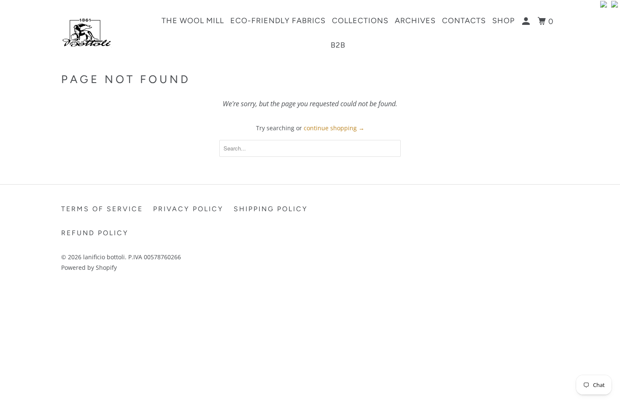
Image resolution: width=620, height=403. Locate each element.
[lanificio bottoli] (104, 33)
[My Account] (527, 21)
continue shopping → (334, 128)
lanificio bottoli (104, 257)
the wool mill (193, 20)
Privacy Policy (188, 209)
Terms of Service (102, 209)
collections (360, 20)
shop (503, 20)
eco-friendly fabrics (278, 20)
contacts (464, 20)
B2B (338, 45)
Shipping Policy (271, 209)
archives (415, 20)
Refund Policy (95, 233)
